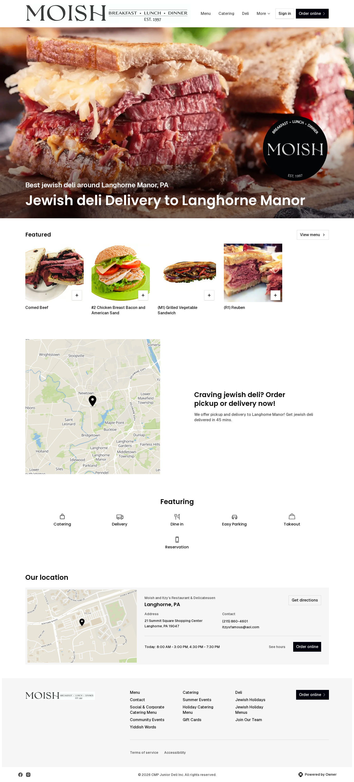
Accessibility (175, 752)
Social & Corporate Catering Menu (147, 710)
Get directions (305, 600)
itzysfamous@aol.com (240, 627)
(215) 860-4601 (235, 621)
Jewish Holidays (250, 699)
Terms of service (144, 752)
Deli (245, 13)
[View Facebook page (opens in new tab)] (20, 775)
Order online (307, 646)
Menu (206, 13)
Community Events (147, 719)
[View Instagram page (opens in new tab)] (28, 775)
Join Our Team (248, 719)
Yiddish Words (143, 727)
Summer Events (197, 699)
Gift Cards (192, 719)
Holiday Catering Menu (198, 710)
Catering (226, 13)
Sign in (285, 13)
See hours (277, 647)
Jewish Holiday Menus (249, 710)
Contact (137, 699)
